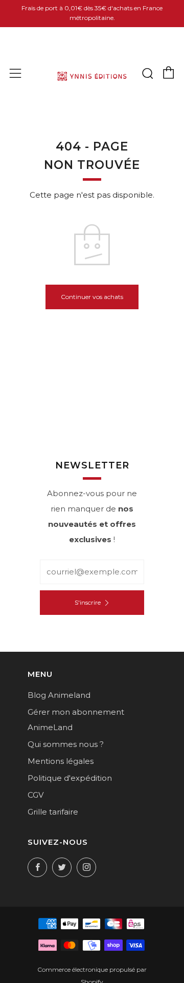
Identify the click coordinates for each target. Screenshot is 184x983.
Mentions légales (61, 761)
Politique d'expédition (70, 778)
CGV (35, 795)
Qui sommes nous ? (66, 744)
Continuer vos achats (92, 297)
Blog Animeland (59, 695)
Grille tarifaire (53, 812)
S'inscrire (88, 602)
